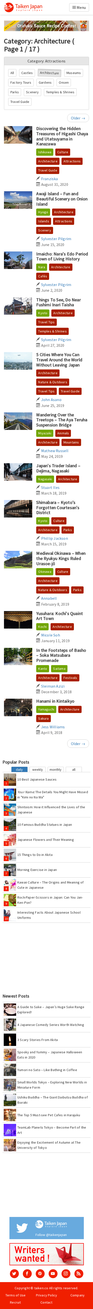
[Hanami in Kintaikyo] (18, 707)
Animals (63, 433)
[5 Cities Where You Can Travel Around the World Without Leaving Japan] (18, 361)
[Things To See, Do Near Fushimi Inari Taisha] (18, 306)
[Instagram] (66, 1273)
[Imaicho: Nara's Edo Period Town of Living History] (18, 260)
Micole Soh (50, 635)
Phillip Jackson (54, 538)
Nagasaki (45, 479)
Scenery (32, 92)
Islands (43, 221)
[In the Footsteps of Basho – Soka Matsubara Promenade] (18, 656)
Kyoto (42, 313)
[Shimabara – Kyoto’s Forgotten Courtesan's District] (18, 509)
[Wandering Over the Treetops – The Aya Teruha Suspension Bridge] (18, 421)
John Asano (50, 399)
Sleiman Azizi (52, 686)
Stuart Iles (50, 487)
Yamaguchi (46, 709)
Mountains (71, 442)
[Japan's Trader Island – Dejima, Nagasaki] (18, 472)
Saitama (59, 668)
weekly (37, 769)
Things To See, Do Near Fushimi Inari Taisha (58, 302)
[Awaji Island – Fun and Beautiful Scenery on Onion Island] (18, 200)
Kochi (42, 626)
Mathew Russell (54, 450)
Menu (81, 7)
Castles (27, 73)
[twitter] (14, 1273)
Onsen (64, 82)
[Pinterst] (40, 1273)
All (12, 73)
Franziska (49, 178)
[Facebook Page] (27, 1273)
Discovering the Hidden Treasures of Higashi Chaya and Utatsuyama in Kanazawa (62, 136)
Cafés (42, 276)
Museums (73, 73)
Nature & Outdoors (52, 382)
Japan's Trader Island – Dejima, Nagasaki (58, 468)
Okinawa (44, 571)
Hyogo (43, 212)
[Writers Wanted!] (46, 1254)
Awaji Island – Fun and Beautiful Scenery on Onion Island (62, 199)
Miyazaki (44, 433)
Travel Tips (46, 322)
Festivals (70, 677)
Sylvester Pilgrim (55, 238)
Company (77, 1295)
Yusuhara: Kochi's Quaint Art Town (59, 616)
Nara (41, 267)
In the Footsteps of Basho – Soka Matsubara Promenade (61, 655)
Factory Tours (20, 82)
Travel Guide (19, 101)
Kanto (42, 668)
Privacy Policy (46, 1295)
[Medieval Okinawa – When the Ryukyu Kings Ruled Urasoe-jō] (18, 559)
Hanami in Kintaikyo (55, 701)
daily (19, 769)
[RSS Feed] (78, 1273)
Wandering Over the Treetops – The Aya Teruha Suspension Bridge (61, 420)
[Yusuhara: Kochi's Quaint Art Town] (18, 620)
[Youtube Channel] (53, 1273)
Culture (62, 152)
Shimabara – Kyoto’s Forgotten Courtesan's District (57, 507)
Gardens (45, 82)
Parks (14, 92)
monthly (56, 769)
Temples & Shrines (60, 92)
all (73, 769)
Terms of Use (15, 1295)
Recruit (15, 1302)
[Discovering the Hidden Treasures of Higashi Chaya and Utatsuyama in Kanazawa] (18, 135)
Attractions (72, 161)
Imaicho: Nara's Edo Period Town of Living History (62, 256)
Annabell (48, 598)
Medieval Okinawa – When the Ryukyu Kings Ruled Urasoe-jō (61, 558)
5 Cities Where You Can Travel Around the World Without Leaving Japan (59, 359)
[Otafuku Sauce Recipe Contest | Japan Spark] (46, 25)
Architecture (49, 73)
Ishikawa (44, 152)
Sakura (43, 718)
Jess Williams (52, 726)
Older (78, 118)
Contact (46, 1302)
